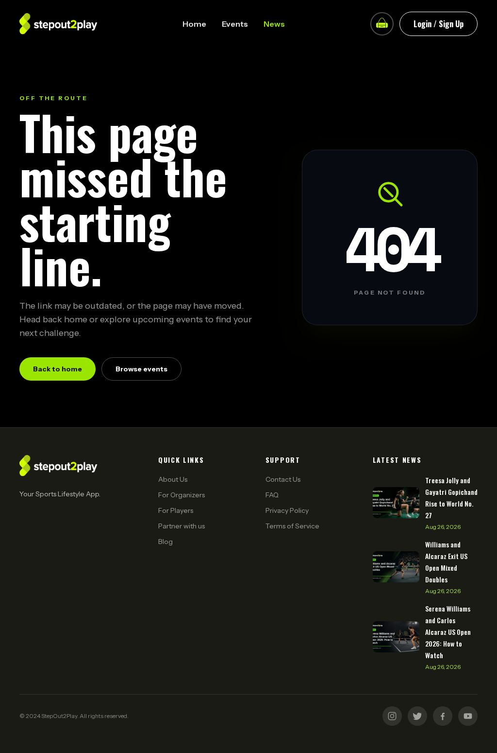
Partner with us (181, 526)
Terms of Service (292, 526)
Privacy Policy (287, 510)
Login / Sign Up (439, 24)
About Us (172, 479)
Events (235, 24)
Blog (165, 541)
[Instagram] (392, 716)
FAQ (272, 494)
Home (194, 24)
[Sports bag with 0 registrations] (382, 23)
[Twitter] (417, 716)
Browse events (141, 369)
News (274, 24)
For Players (175, 510)
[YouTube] (468, 716)
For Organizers (181, 494)
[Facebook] (442, 716)
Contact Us (282, 479)
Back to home (57, 369)
